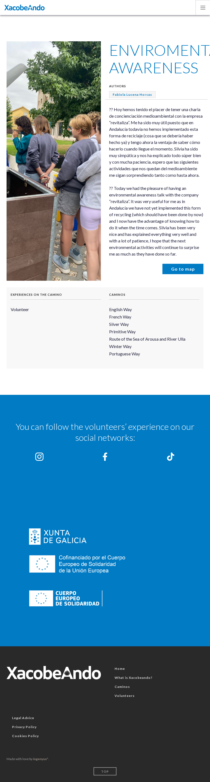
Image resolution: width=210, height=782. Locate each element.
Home (120, 669)
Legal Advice (23, 718)
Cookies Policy (25, 736)
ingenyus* (40, 759)
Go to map (183, 268)
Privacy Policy (24, 727)
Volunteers (125, 696)
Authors (117, 86)
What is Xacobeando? (134, 678)
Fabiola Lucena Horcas (132, 94)
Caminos (117, 294)
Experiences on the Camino (36, 294)
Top (105, 771)
